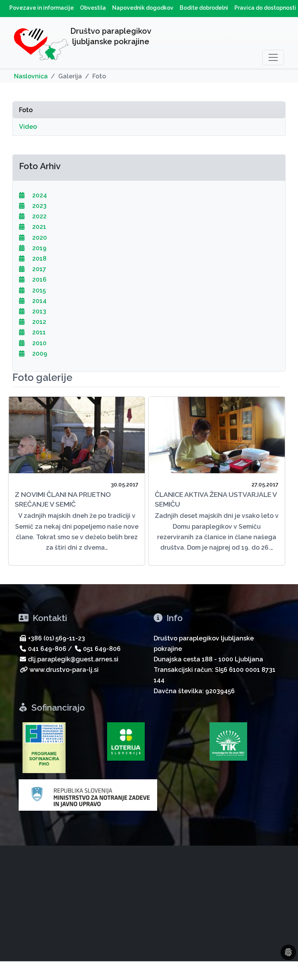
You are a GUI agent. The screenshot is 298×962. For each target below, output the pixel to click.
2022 (39, 216)
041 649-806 (47, 648)
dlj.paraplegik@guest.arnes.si (73, 659)
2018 (39, 258)
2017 (38, 269)
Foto (26, 110)
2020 (39, 237)
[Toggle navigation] (273, 57)
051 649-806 (102, 648)
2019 (39, 248)
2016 (39, 279)
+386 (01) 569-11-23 (56, 638)
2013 (38, 311)
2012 (38, 321)
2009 (39, 353)
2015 (38, 290)
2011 (38, 332)
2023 (39, 205)
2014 (39, 301)
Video (28, 126)
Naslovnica (31, 76)
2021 (38, 226)
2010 (39, 343)
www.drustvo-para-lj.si (64, 669)
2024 (39, 195)
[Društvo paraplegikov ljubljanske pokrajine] (41, 45)
